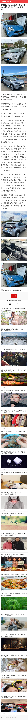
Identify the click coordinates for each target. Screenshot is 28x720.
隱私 (13, 717)
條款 (11, 717)
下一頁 (14, 296)
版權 (15, 717)
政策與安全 (7, 717)
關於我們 (2, 717)
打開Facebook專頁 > (14, 304)
